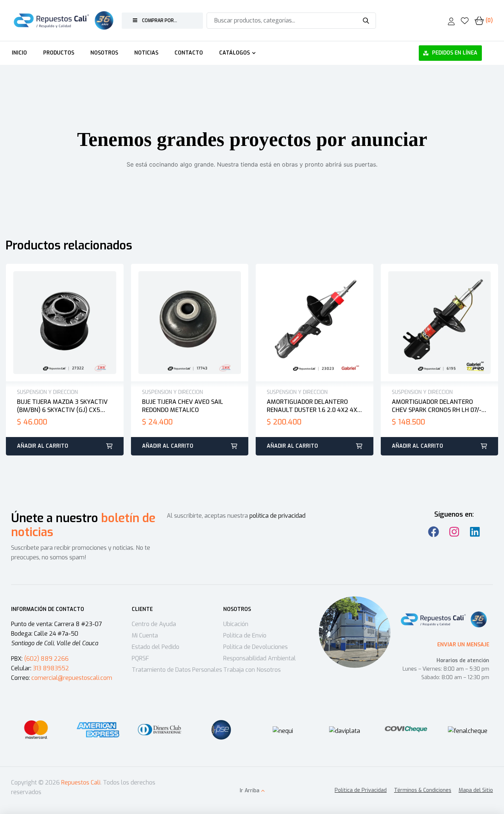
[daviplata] (344, 731)
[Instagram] (454, 531)
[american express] (98, 730)
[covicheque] (406, 730)
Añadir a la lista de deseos (56, 322)
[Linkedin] (474, 531)
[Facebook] (433, 531)
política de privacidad (277, 516)
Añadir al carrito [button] (42, 446)
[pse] (221, 730)
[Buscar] (366, 21)
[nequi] (283, 731)
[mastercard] (36, 730)
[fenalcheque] (467, 731)
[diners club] (159, 730)
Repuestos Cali (80, 782)
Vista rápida (72, 322)
